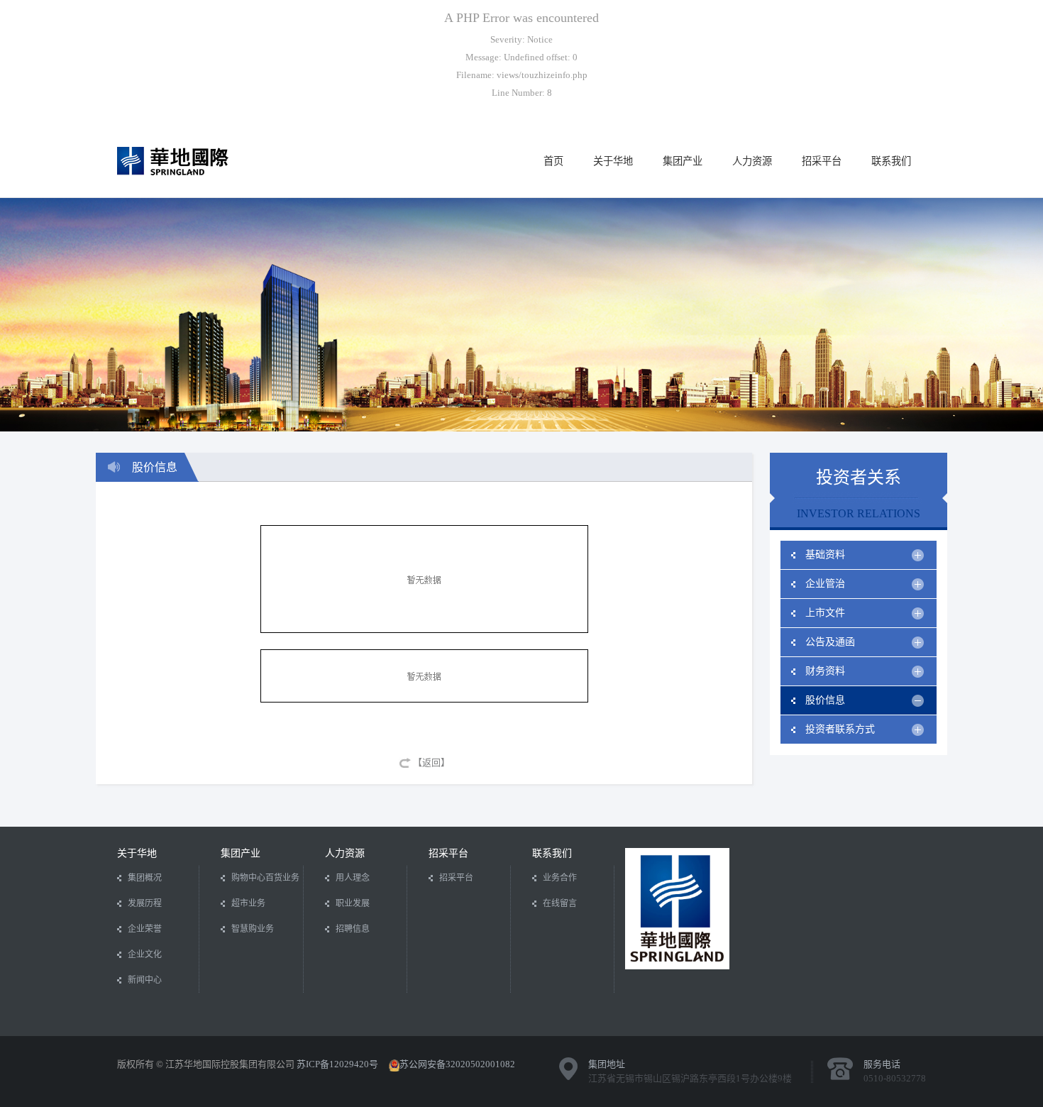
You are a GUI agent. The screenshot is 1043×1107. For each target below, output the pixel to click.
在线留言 (560, 903)
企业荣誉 (145, 929)
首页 (553, 161)
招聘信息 (353, 929)
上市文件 (825, 612)
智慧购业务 (252, 929)
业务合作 (560, 878)
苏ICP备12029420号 (337, 1064)
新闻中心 (145, 980)
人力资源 (752, 161)
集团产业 (682, 161)
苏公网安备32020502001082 (457, 1064)
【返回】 (431, 762)
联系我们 (891, 161)
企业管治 (825, 583)
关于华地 (613, 161)
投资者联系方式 (840, 729)
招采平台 (821, 161)
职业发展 (353, 903)
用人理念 (353, 878)
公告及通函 (830, 642)
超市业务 (248, 903)
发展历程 (145, 903)
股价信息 (825, 700)
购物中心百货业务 (265, 878)
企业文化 (145, 954)
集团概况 (145, 878)
